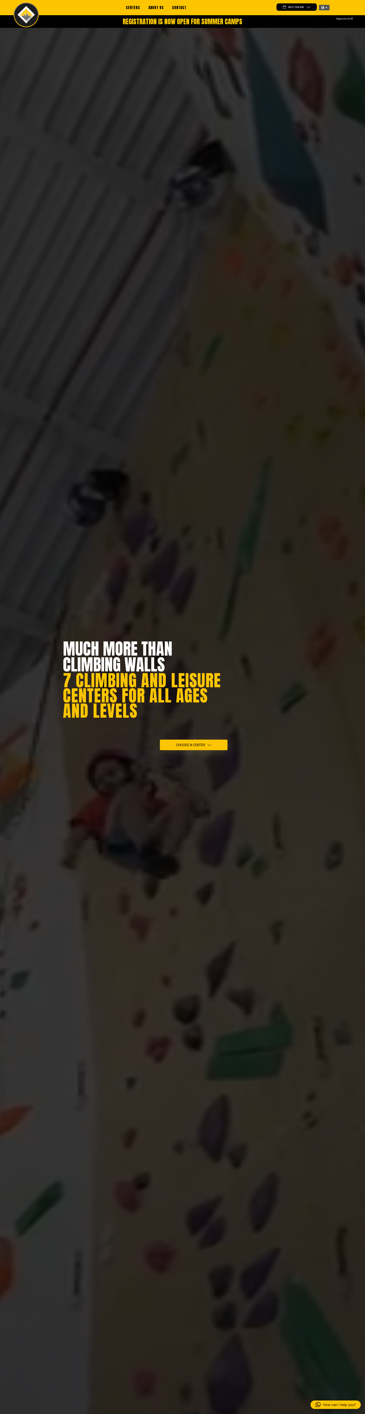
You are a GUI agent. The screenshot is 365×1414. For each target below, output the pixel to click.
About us (156, 7)
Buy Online (296, 7)
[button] (324, 7)
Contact (179, 7)
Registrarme (343, 18)
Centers (133, 7)
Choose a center (190, 745)
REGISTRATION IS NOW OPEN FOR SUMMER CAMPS (182, 21)
